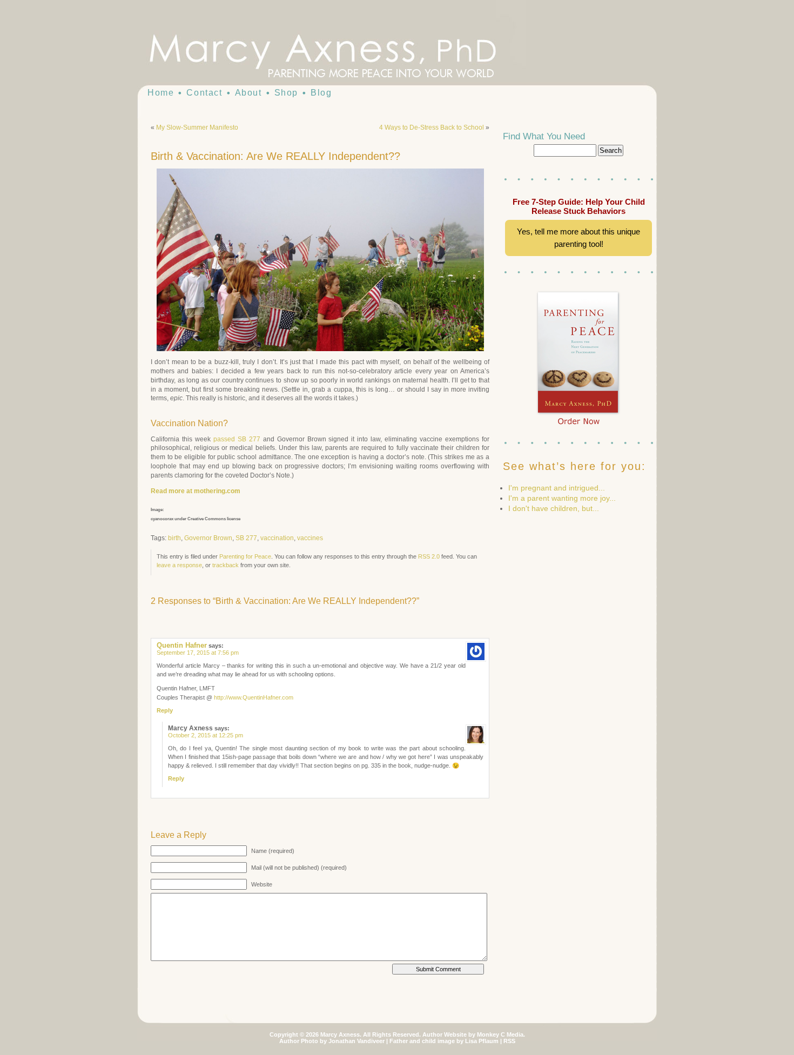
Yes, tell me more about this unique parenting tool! (578, 237)
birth (174, 538)
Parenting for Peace (245, 556)
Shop (286, 92)
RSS (509, 1041)
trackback (225, 565)
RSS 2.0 (429, 556)
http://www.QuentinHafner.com (253, 697)
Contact (204, 92)
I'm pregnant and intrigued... (556, 487)
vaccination (277, 538)
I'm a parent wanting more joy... (562, 498)
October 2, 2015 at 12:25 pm (205, 735)
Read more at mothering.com (195, 491)
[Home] (343, 54)
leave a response (179, 565)
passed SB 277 (236, 439)
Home (160, 92)
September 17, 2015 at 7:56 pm (198, 652)
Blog (321, 92)
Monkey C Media (500, 1034)
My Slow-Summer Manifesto (197, 127)
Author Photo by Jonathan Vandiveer (332, 1041)
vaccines (310, 538)
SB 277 (246, 538)
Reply (165, 710)
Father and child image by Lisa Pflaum (444, 1041)
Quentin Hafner (182, 645)
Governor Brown (208, 538)
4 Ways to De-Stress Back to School (431, 127)
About (248, 92)
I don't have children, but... (553, 508)
